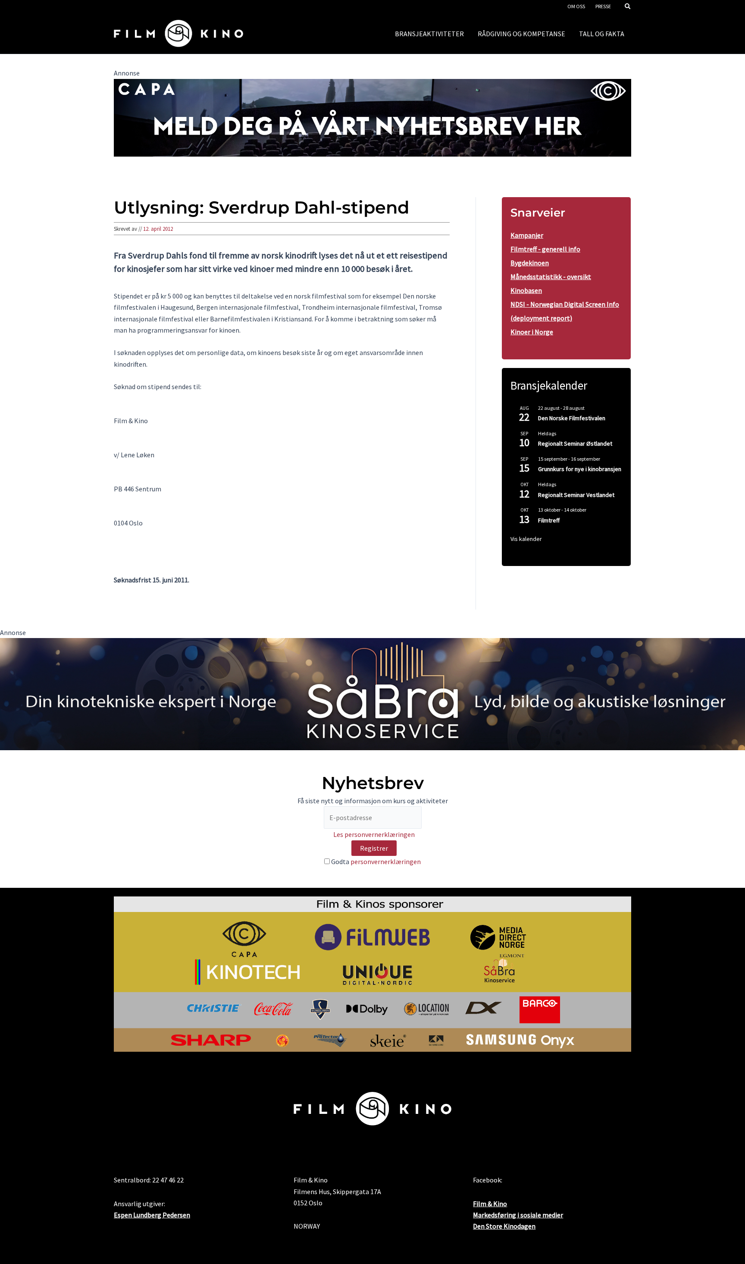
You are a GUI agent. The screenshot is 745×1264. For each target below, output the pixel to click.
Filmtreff (549, 520)
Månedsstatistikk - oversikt (550, 276)
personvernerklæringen (386, 861)
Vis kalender (526, 539)
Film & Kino (490, 1203)
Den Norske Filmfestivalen (571, 418)
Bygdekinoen (529, 262)
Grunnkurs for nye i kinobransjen (579, 469)
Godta (375, 861)
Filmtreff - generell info (545, 249)
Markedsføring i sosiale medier (518, 1215)
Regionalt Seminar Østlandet (575, 443)
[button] (628, 7)
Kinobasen (526, 290)
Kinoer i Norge (531, 331)
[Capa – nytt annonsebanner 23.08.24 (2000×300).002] (372, 117)
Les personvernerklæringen (374, 834)
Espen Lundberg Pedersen (152, 1215)
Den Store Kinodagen (504, 1226)
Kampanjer (526, 235)
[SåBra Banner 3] (372, 693)
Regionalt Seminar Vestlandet (576, 495)
